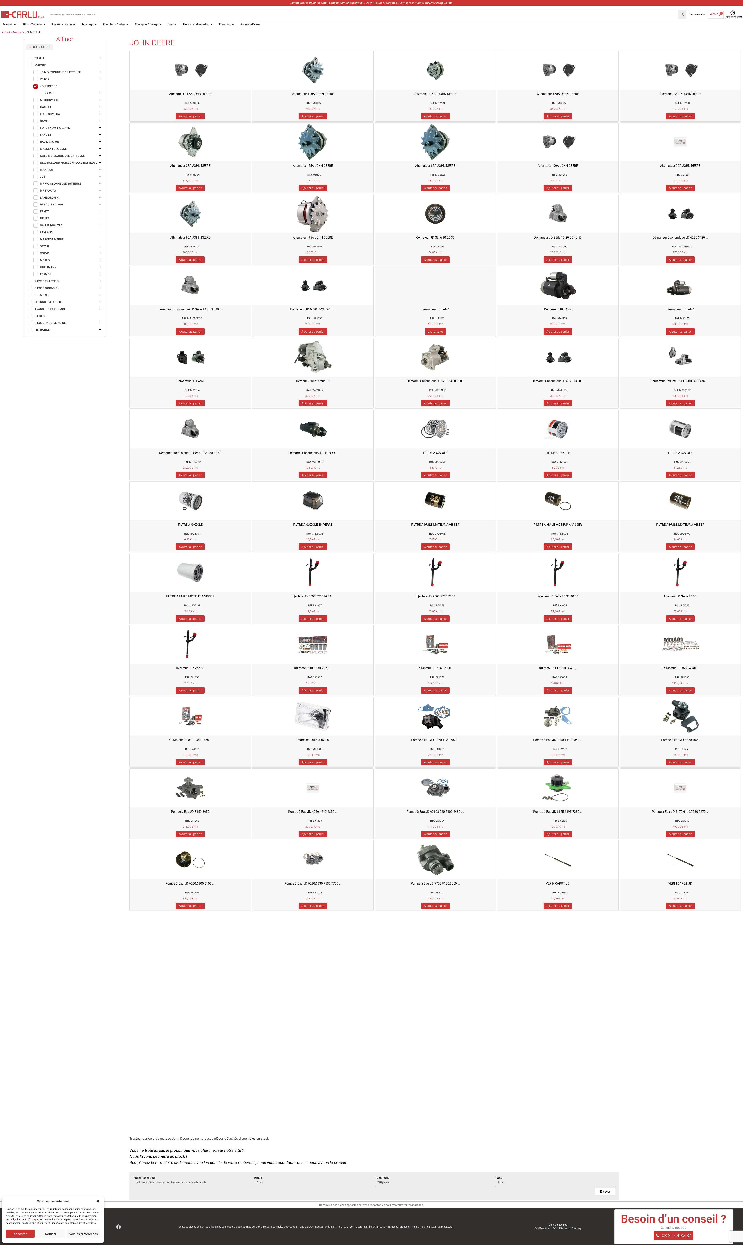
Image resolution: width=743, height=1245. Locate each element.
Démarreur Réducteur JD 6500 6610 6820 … (680, 381)
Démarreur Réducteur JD (313, 381)
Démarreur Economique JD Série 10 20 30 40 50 (190, 309)
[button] (98, 1201)
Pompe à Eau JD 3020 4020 (680, 740)
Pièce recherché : (144, 1177)
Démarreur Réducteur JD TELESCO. (313, 453)
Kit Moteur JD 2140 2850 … (435, 668)
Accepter (20, 1234)
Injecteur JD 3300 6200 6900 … (313, 596)
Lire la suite (435, 331)
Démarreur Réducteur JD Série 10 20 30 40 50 (190, 453)
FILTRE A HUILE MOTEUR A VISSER (435, 524)
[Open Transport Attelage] (160, 24)
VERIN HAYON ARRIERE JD (190, 955)
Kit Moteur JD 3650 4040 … (680, 668)
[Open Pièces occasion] (74, 24)
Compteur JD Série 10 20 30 (435, 237)
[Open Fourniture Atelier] (127, 24)
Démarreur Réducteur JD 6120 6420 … (558, 381)
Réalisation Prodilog (570, 1228)
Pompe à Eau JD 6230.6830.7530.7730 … (312, 883)
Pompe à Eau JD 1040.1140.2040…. (557, 740)
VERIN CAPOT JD (558, 883)
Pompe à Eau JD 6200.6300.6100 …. (190, 883)
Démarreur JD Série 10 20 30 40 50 (558, 237)
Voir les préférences (83, 1234)
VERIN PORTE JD (435, 1027)
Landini (384, 1226)
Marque (17, 32)
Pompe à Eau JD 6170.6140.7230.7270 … (680, 812)
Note (499, 1177)
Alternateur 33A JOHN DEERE (190, 166)
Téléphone (382, 1177)
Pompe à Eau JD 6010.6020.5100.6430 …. (435, 812)
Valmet (442, 1226)
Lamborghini (371, 1226)
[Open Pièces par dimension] (211, 24)
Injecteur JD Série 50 (190, 668)
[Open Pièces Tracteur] (44, 24)
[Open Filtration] (232, 24)
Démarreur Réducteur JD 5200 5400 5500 (435, 381)
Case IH (293, 1226)
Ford (339, 1226)
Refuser (50, 1234)
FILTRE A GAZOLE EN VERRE (312, 524)
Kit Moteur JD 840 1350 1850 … (190, 740)
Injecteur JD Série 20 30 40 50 (557, 596)
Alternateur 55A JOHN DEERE (313, 166)
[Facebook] (118, 1226)
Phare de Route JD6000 (313, 740)
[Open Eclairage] (95, 24)
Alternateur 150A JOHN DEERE (558, 94)
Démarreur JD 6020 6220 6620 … (312, 309)
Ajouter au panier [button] (190, 116)
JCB (346, 1226)
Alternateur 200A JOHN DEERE (680, 94)
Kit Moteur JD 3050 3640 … (557, 668)
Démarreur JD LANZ (435, 309)
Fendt (326, 1226)
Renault (416, 1226)
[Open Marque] (15, 24)
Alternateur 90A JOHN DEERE (558, 166)
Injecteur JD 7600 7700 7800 (435, 596)
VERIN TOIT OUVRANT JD (312, 1099)
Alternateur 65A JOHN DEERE (435, 166)
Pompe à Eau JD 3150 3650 (190, 812)
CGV (555, 1228)
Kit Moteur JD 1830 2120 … (312, 668)
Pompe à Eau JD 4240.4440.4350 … (312, 812)
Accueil (6, 32)
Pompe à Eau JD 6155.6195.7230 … (557, 812)
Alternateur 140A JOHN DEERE (435, 94)
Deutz (318, 1226)
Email (258, 1177)
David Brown (306, 1226)
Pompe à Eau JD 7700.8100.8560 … (435, 883)
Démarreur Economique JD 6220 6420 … (680, 237)
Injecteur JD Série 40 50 (680, 596)
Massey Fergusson (399, 1226)
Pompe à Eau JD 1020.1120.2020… (435, 740)
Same (425, 1226)
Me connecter (697, 14)
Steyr (433, 1226)
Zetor (450, 1226)
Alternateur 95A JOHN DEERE (190, 237)
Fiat (333, 1226)
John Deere (356, 1226)
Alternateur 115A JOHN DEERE (190, 94)
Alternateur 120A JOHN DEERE (313, 94)
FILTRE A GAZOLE (435, 453)
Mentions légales (557, 1224)
